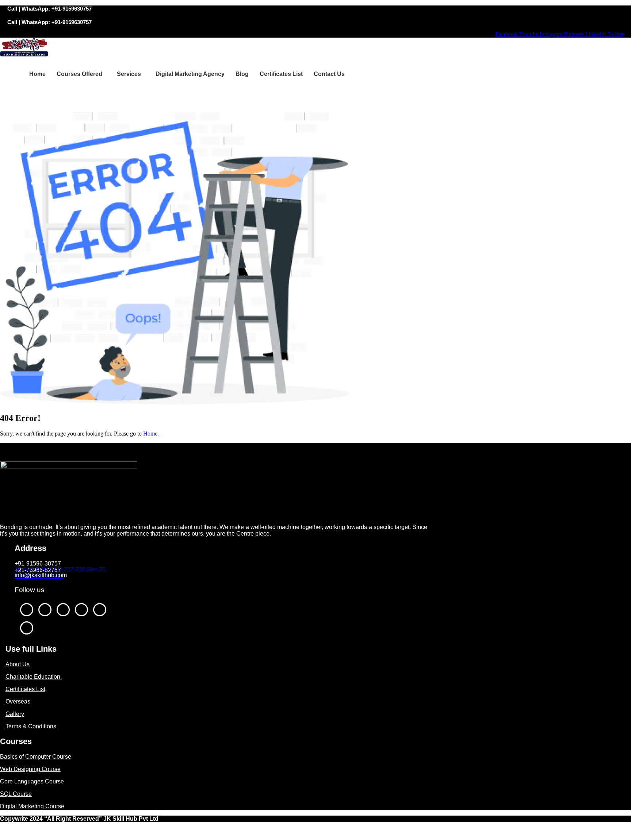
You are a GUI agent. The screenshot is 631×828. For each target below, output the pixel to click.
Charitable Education (33, 677)
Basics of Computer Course (35, 757)
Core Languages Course (32, 781)
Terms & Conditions (30, 726)
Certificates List (281, 74)
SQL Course (16, 794)
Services (129, 74)
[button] (81, 74)
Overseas (17, 701)
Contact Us (329, 74)
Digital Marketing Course (32, 806)
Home (37, 74)
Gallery (14, 714)
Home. (151, 433)
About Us (17, 664)
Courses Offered (79, 74)
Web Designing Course (30, 769)
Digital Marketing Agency (190, 74)
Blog (242, 74)
